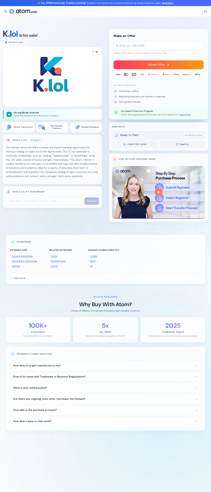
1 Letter (93, 256)
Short (93, 261)
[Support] (205, 11)
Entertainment (58, 261)
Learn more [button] (185, 114)
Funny (54, 256)
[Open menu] (6, 11)
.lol (91, 266)
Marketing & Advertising (24, 261)
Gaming (16, 266)
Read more (167, 3)
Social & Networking (22, 256)
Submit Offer (156, 64)
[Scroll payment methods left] (116, 74)
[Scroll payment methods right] (201, 74)
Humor (54, 266)
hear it (37, 140)
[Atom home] (23, 11)
